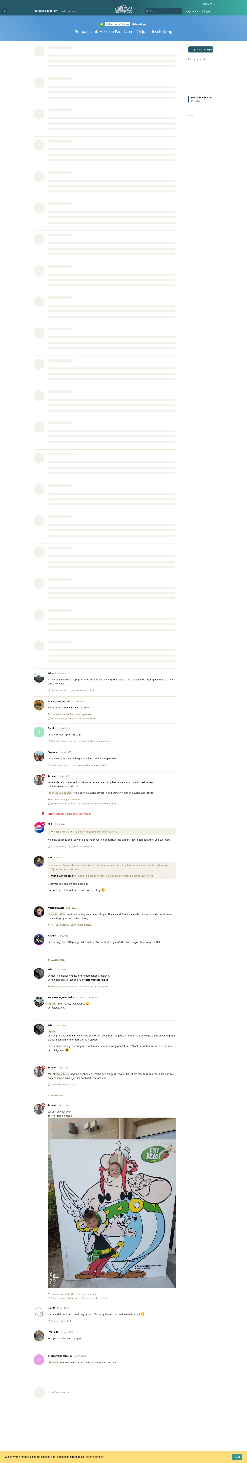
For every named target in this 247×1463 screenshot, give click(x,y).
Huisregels (73, 10)
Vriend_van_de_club (61, 792)
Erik (53, 1003)
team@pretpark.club (97, 979)
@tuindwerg (62, 1074)
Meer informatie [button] (95, 1456)
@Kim (62, 914)
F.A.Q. (63, 10)
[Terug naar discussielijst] (4, 11)
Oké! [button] (237, 1457)
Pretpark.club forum (45, 10)
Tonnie (57, 865)
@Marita (53, 914)
